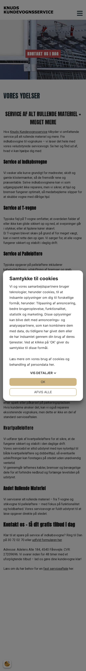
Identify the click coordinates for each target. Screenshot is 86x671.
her (51, 364)
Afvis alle (43, 392)
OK (43, 382)
